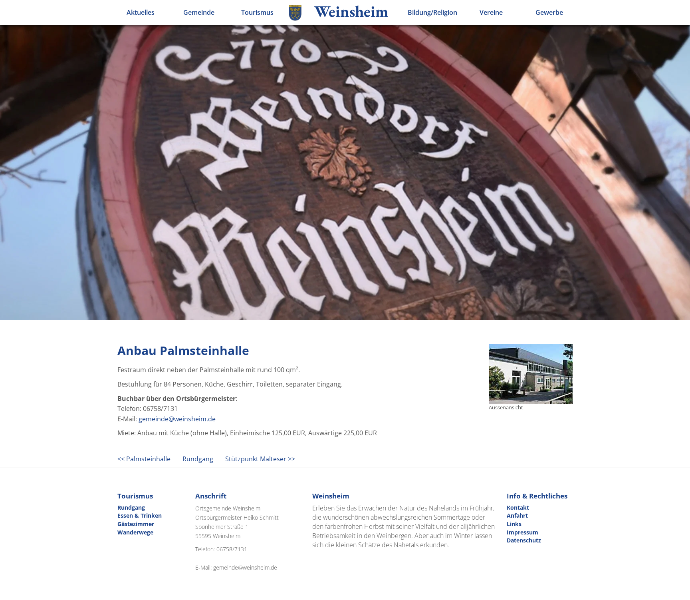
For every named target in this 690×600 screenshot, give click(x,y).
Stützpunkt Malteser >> (260, 458)
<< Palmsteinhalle (144, 458)
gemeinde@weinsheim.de (177, 419)
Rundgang (197, 458)
